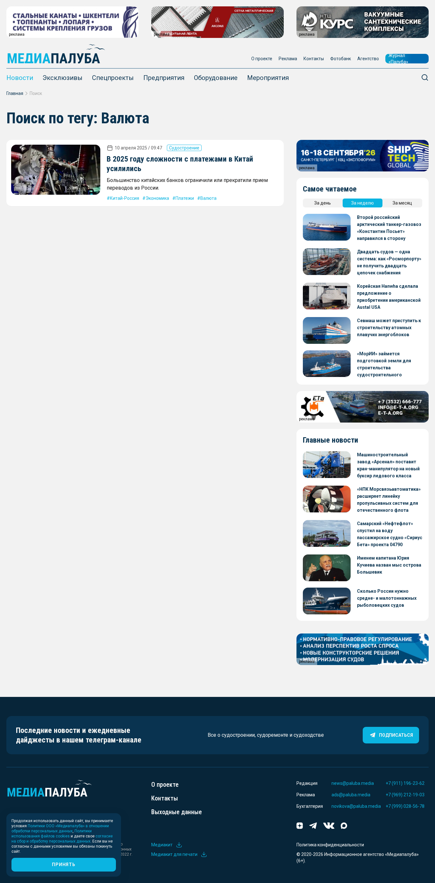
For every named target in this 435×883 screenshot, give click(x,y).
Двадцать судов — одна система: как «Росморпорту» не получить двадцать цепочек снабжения (389, 262)
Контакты (313, 58)
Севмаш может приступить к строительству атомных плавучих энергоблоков (389, 327)
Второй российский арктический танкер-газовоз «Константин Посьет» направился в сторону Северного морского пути (389, 228)
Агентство (368, 58)
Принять (63, 864)
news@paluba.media (353, 783)
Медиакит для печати (174, 854)
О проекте (261, 58)
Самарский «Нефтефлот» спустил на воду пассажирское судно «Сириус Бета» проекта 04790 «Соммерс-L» (389, 534)
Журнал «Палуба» (398, 58)
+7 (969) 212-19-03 (405, 794)
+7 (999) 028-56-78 (405, 806)
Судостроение (184, 147)
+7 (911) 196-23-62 (405, 783)
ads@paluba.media (351, 794)
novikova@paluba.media (356, 806)
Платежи (184, 198)
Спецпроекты (113, 78)
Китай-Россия (124, 198)
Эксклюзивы (62, 78)
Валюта (208, 198)
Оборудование (216, 78)
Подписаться (396, 735)
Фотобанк (340, 58)
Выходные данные (176, 812)
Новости (19, 78)
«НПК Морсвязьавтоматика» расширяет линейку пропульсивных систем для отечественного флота (389, 500)
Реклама (288, 58)
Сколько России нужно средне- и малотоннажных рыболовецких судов (387, 598)
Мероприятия (268, 78)
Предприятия (163, 78)
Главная (14, 93)
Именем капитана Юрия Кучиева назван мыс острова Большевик (389, 565)
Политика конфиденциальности (330, 844)
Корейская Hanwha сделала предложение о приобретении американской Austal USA (389, 297)
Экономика (157, 198)
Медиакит (162, 844)
